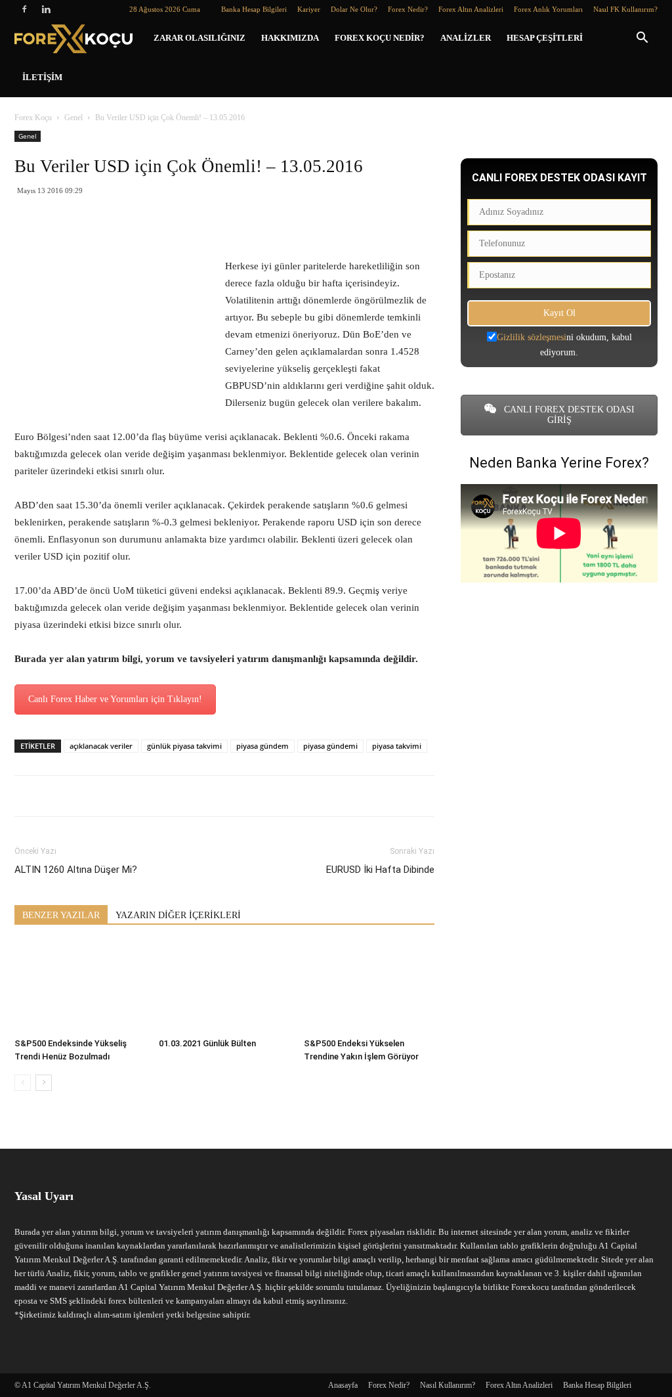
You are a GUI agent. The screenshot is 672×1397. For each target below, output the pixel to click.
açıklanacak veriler (101, 746)
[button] (642, 39)
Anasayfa (343, 1385)
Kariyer (308, 9)
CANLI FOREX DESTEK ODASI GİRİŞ (568, 415)
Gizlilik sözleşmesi (531, 337)
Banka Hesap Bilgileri (254, 9)
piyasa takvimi (396, 746)
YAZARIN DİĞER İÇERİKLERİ (178, 915)
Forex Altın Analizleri (470, 9)
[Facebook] (24, 9)
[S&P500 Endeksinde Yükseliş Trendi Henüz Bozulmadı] (79, 987)
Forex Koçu (33, 117)
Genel (73, 117)
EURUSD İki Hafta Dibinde (380, 870)
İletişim (42, 77)
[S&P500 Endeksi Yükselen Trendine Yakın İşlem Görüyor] (369, 987)
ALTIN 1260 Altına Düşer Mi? (75, 870)
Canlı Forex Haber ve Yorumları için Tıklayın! (115, 699)
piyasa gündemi (330, 746)
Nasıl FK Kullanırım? (625, 9)
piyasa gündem (262, 746)
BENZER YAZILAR (61, 915)
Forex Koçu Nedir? (380, 38)
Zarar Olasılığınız (199, 38)
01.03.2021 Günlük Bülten (207, 1043)
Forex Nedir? (408, 9)
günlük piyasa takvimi (184, 746)
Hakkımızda (290, 38)
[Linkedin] (46, 9)
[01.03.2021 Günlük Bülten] (224, 987)
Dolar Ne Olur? (354, 9)
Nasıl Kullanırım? (447, 1385)
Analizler (465, 38)
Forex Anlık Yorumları (548, 9)
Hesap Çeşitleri (545, 38)
